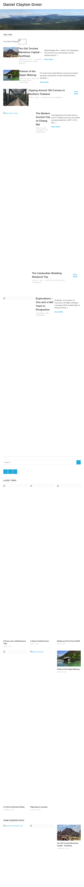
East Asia (35, 78)
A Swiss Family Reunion (39, 775)
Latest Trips (9, 615)
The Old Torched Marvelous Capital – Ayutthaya (29, 52)
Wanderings (27, 61)
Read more (48, 59)
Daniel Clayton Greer (22, 4)
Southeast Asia (25, 80)
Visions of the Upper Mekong (68, 803)
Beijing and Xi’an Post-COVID (68, 775)
